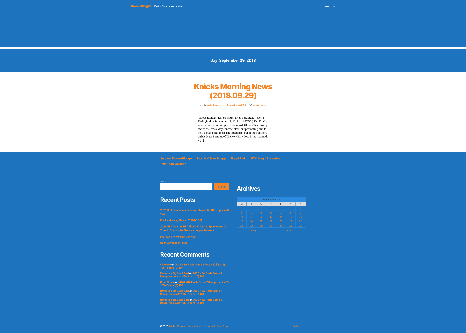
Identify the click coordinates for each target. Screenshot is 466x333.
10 (241, 217)
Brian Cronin (167, 282)
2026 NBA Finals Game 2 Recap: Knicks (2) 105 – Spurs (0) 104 (191, 275)
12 (261, 217)
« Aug (254, 230)
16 (301, 217)
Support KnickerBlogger (176, 158)
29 (290, 225)
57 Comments (259, 105)
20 (271, 221)
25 (251, 225)
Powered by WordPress (216, 326)
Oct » (290, 230)
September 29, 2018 (236, 105)
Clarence (165, 264)
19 (261, 221)
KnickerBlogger (141, 6)
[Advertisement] (233, 30)
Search (163, 181)
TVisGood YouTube (173, 164)
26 (261, 225)
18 (251, 221)
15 (291, 217)
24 (241, 225)
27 (271, 225)
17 (242, 221)
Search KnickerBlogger (212, 158)
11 (251, 217)
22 (290, 221)
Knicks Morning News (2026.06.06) (181, 220)
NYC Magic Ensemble (265, 158)
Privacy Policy (195, 326)
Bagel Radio (239, 158)
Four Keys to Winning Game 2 (177, 236)
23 (300, 221)
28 (281, 225)
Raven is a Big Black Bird (174, 273)
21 (281, 221)
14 (281, 217)
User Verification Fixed (173, 242)
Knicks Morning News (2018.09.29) (233, 91)
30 (300, 225)
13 (271, 217)
